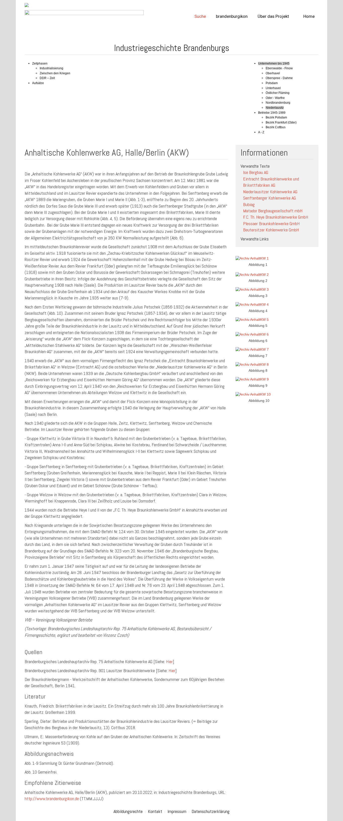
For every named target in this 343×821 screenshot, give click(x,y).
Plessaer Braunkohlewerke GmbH (271, 223)
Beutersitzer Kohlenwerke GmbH (271, 230)
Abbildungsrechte (128, 811)
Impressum (176, 811)
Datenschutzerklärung (211, 811)
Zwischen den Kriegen (55, 73)
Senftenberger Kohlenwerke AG (269, 198)
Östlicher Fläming (278, 93)
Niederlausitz (275, 107)
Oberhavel (273, 73)
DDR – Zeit (47, 78)
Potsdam (272, 83)
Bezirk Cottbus (275, 127)
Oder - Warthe (275, 98)
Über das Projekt (273, 16)
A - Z (261, 132)
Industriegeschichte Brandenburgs (171, 48)
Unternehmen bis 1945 (274, 63)
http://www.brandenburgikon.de (52, 798)
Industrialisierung (51, 68)
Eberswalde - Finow (279, 68)
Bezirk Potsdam (276, 117)
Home (308, 16)
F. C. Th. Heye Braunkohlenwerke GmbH (275, 217)
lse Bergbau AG (255, 172)
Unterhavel (273, 88)
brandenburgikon (232, 16)
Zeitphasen (39, 63)
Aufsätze (38, 83)
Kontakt (155, 811)
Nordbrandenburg (278, 102)
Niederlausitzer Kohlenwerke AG (270, 192)
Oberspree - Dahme (279, 78)
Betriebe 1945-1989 (271, 112)
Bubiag (249, 204)
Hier (169, 661)
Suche (200, 16)
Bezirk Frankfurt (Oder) (281, 122)
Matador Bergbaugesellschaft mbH (272, 211)
